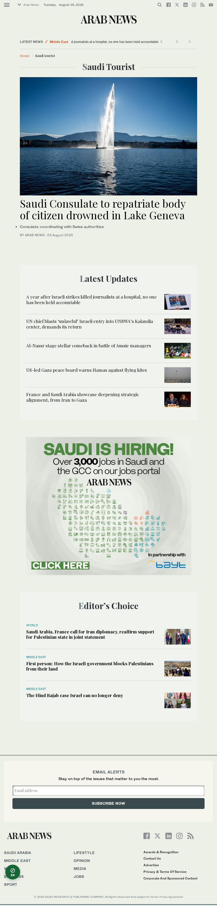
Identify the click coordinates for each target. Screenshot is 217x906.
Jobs (79, 876)
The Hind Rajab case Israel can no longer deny (74, 695)
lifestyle (84, 852)
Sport (10, 884)
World (32, 625)
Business (14, 876)
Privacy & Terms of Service (164, 872)
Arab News (31, 5)
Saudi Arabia (17, 852)
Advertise (151, 865)
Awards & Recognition (160, 852)
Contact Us (152, 858)
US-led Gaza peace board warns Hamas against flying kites (86, 370)
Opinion (82, 860)
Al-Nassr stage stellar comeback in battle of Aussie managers (88, 345)
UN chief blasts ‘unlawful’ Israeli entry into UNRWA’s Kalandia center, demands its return (89, 323)
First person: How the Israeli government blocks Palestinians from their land (89, 666)
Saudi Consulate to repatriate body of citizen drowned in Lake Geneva (103, 209)
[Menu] (7, 5)
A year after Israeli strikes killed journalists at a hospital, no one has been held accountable (138, 42)
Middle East (59, 42)
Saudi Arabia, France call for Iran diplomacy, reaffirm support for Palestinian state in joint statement (90, 634)
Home (25, 55)
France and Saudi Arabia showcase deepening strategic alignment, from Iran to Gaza (82, 396)
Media (80, 868)
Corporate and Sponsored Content (170, 878)
